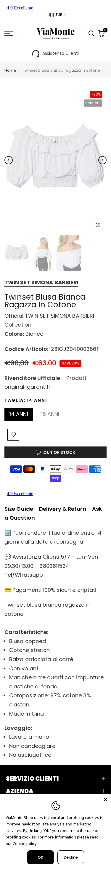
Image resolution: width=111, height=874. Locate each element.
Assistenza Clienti (60, 53)
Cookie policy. (25, 843)
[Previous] (8, 160)
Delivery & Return (62, 508)
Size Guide (18, 508)
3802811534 (54, 566)
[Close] (106, 799)
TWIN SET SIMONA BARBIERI (41, 282)
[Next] (102, 160)
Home (10, 70)
